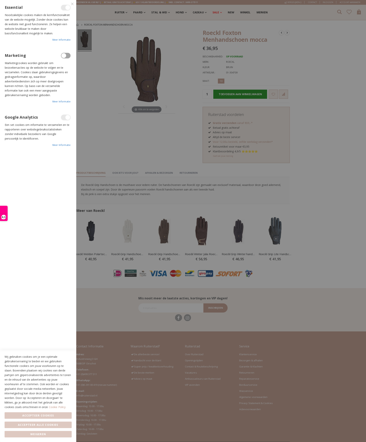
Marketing (66, 55)
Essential (66, 7)
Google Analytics (66, 117)
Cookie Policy (57, 407)
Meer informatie (61, 39)
